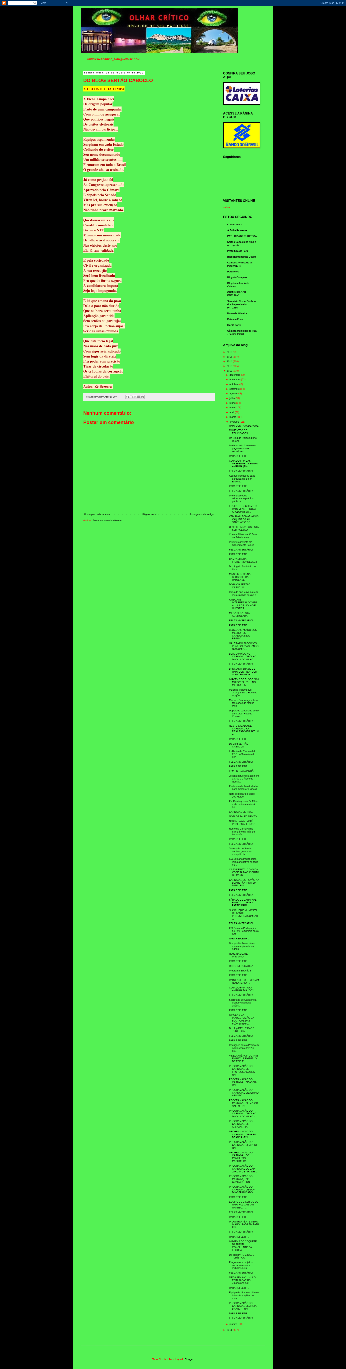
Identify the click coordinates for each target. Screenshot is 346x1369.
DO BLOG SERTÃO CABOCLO (239, 586)
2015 (230, 356)
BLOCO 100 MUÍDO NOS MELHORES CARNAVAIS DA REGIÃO (243, 634)
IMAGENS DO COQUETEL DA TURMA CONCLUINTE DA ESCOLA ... (243, 1245)
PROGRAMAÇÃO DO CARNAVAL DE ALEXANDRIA (240, 1124)
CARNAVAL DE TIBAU (241, 812)
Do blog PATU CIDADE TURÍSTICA (241, 1256)
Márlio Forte (234, 325)
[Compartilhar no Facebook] (139, 397)
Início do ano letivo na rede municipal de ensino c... (243, 593)
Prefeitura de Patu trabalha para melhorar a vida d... (243, 787)
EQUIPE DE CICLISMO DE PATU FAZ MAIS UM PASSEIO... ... (243, 1204)
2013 (230, 366)
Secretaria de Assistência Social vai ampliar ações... (242, 1002)
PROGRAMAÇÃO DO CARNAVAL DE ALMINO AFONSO (243, 1093)
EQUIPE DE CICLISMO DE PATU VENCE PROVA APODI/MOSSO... (243, 509)
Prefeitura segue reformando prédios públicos (241, 498)
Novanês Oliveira (237, 313)
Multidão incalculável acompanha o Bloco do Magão (243, 692)
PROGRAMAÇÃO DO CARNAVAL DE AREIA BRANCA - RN (242, 1134)
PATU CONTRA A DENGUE (243, 425)
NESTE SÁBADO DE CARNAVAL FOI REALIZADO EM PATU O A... (244, 730)
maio (232, 407)
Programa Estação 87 (241, 970)
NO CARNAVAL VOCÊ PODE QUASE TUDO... (243, 822)
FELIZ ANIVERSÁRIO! (241, 471)
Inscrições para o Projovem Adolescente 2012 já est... (244, 1048)
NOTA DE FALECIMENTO (243, 816)
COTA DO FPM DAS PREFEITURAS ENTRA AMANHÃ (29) (243, 463)
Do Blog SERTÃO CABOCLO (238, 745)
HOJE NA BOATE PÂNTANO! (238, 955)
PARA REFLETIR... (239, 456)
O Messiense (234, 224)
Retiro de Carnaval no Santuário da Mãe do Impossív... (242, 831)
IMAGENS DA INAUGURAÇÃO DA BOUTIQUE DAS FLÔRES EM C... (241, 1019)
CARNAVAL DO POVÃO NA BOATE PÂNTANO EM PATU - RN (244, 883)
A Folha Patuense (237, 230)
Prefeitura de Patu (237, 251)
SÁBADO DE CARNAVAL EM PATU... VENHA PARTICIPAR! (242, 902)
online (226, 207)
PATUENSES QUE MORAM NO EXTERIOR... (244, 981)
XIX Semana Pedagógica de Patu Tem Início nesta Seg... (244, 931)
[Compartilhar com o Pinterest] (143, 397)
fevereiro (234, 421)
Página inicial (149, 514)
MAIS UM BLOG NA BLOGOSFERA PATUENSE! (239, 577)
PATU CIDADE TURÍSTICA (242, 236)
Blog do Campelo (237, 277)
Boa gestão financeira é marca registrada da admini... (242, 946)
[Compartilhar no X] (135, 397)
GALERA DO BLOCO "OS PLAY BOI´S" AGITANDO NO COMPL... (243, 646)
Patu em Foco (235, 319)
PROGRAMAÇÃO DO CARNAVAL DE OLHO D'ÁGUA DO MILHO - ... (243, 1113)
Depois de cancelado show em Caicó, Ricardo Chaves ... (244, 713)
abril (232, 412)
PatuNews (233, 271)
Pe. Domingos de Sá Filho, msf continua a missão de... (243, 804)
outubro (233, 384)
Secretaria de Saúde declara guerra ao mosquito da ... (240, 851)
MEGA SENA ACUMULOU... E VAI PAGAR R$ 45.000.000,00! (244, 1280)
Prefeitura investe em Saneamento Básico (241, 543)
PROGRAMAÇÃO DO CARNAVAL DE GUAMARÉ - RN (240, 1179)
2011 (230, 1330)
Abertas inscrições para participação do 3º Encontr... (242, 478)
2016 (230, 352)
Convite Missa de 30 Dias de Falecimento (243, 536)
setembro (234, 389)
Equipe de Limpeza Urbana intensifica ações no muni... (244, 1295)
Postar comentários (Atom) (107, 520)
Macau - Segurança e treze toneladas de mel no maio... (243, 703)
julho (232, 398)
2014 (230, 361)
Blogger (189, 1359)
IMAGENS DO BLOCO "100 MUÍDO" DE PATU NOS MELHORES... (244, 682)
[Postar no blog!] (131, 397)
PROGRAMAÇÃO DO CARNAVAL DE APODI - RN (243, 1145)
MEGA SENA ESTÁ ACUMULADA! (239, 614)
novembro (235, 379)
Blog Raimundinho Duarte (241, 256)
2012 (230, 370)
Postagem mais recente (97, 514)
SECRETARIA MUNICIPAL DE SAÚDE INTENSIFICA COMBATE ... (244, 914)
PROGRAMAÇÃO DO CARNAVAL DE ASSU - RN (243, 1082)
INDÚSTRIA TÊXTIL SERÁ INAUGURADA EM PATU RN (244, 1224)
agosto (233, 393)
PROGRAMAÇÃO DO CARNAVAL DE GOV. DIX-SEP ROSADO (242, 1189)
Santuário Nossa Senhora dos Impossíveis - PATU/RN (241, 304)
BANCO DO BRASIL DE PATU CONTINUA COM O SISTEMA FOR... (243, 671)
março (233, 417)
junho (232, 403)
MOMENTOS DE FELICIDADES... (239, 432)
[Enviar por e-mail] (127, 397)
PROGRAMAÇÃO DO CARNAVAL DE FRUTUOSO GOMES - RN (242, 1070)
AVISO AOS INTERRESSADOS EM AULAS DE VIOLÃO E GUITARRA (243, 604)
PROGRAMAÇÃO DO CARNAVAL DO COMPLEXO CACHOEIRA (240, 1157)
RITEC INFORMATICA (241, 966)
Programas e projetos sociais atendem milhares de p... (240, 1265)
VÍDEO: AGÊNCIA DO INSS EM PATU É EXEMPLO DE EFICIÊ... (243, 1058)
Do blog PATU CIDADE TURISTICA (241, 1030)
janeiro (233, 1324)
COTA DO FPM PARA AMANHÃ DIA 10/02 (241, 989)
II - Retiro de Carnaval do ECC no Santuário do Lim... (242, 754)
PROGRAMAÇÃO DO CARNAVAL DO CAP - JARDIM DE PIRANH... (243, 1168)
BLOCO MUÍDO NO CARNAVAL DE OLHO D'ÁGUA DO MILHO (242, 656)
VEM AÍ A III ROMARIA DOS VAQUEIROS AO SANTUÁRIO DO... (243, 519)
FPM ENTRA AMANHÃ (241, 771)
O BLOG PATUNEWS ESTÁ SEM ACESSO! (244, 528)
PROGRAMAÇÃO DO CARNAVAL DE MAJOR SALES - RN (243, 1103)
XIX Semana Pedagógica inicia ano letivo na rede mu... (243, 862)
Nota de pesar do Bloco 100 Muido (242, 795)
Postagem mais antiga (201, 514)
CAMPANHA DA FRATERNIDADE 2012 (243, 560)
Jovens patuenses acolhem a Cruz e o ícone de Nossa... (244, 778)
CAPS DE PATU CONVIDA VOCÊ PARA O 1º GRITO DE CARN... (244, 872)
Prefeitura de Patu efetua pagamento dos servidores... (242, 448)
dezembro (235, 375)
